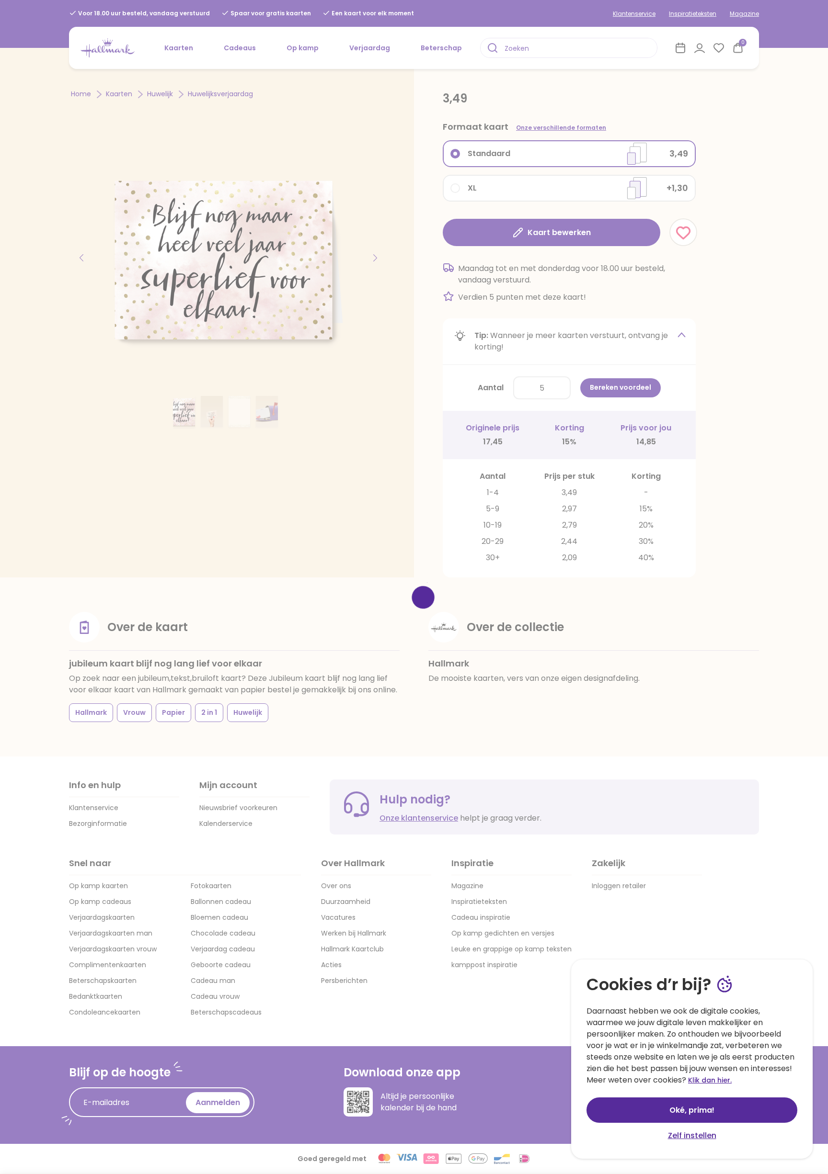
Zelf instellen (692, 1135)
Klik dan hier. (710, 1080)
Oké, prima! (691, 1110)
